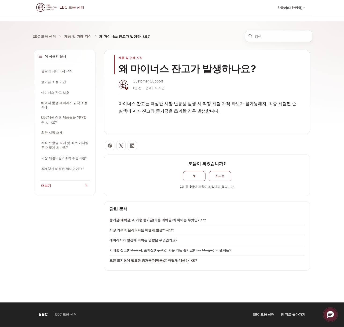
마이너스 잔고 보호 (55, 92)
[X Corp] (121, 145)
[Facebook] (109, 145)
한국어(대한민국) (290, 8)
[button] (330, 314)
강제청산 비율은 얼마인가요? (62, 169)
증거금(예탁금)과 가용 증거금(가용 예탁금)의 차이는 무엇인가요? (158, 220)
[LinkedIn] (132, 145)
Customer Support (148, 81)
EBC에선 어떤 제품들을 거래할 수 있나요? (64, 119)
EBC (43, 314)
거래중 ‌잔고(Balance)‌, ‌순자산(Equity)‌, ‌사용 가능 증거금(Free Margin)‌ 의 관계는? (170, 250)
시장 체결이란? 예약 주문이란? (64, 158)
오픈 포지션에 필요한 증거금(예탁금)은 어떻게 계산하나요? (153, 260)
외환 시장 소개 (52, 132)
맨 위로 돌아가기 (293, 314)
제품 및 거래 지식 (78, 36)
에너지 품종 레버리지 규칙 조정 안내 (64, 105)
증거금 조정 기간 (53, 82)
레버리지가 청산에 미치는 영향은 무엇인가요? (144, 240)
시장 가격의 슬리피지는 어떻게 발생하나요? (142, 230)
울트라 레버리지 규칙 (57, 71)
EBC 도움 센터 (44, 36)
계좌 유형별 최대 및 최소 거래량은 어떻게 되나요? (64, 145)
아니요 (220, 176)
